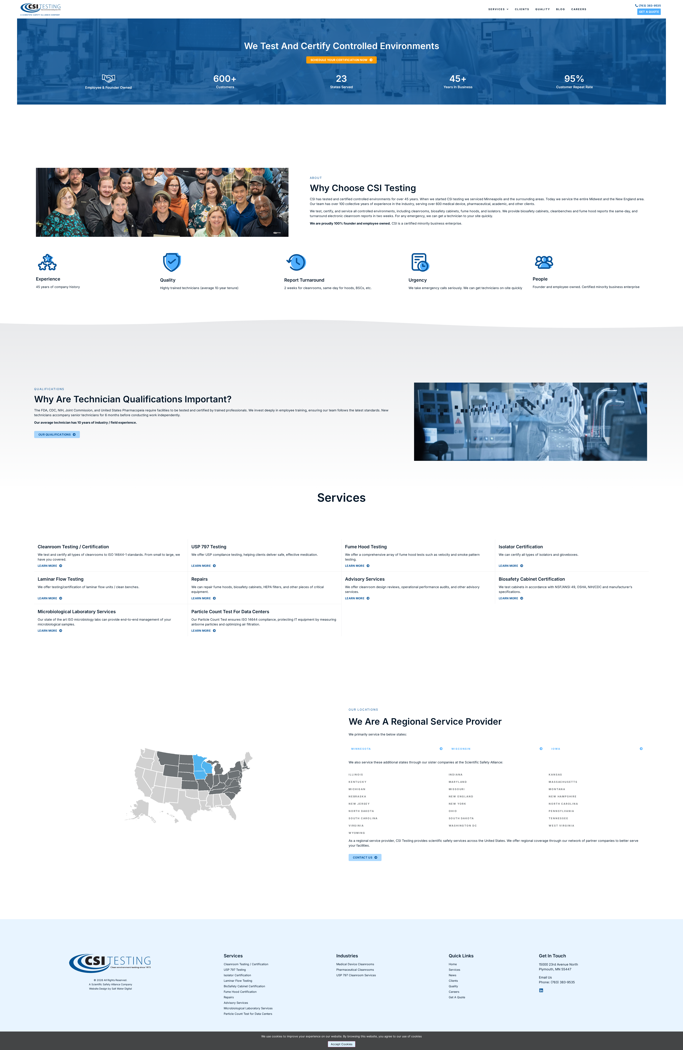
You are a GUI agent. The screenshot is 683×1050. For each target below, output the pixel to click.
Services (496, 9)
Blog (560, 9)
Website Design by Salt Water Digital (110, 988)
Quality (542, 9)
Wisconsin (461, 748)
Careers (579, 9)
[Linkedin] (541, 990)
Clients (522, 9)
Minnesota (361, 748)
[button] (397, 749)
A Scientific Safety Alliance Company (110, 984)
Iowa (555, 748)
